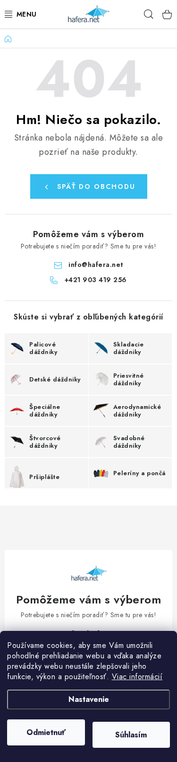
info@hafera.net (95, 264)
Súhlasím (131, 734)
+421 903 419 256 (96, 279)
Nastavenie (88, 699)
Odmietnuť (46, 732)
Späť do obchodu (96, 186)
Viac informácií (137, 676)
